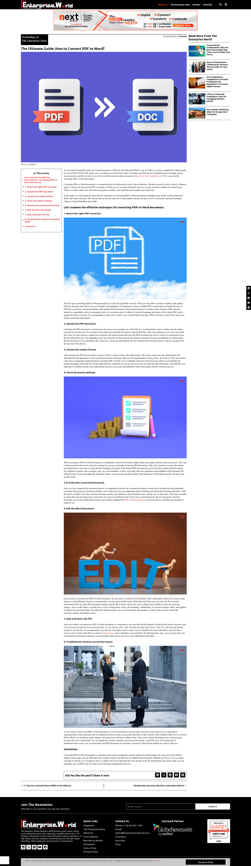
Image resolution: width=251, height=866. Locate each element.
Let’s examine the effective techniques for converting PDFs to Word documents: (40, 180)
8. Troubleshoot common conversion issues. (42, 220)
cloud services (108, 633)
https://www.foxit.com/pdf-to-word (148, 175)
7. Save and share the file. (37, 214)
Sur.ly (223, 836)
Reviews (196, 4)
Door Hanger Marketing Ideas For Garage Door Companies (218, 111)
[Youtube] (248, 302)
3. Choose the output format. (39, 196)
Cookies (157, 860)
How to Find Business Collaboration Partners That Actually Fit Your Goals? (217, 66)
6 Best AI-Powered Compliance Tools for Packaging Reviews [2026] (216, 97)
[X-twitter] (248, 293)
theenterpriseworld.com (219, 831)
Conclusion (30, 226)
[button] (157, 774)
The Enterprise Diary (180, 4)
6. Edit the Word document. (38, 210)
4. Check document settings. (38, 200)
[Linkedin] (248, 288)
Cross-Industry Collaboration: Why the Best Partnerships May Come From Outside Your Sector (218, 50)
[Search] (220, 4)
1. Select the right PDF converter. (41, 187)
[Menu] (226, 4)
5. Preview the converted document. (42, 205)
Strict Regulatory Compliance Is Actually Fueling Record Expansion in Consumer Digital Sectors (217, 82)
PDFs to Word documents (135, 499)
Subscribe (207, 4)
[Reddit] (248, 307)
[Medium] (248, 298)
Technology (29, 37)
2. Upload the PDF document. (39, 191)
